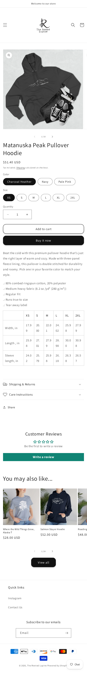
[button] (5, 25)
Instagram (14, 598)
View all (43, 562)
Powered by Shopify (57, 665)
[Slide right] (52, 136)
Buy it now (43, 240)
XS (9, 197)
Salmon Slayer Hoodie (52, 529)
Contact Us (15, 607)
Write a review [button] (43, 457)
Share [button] (11, 407)
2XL (72, 197)
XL (58, 197)
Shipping (20, 167)
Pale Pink (64, 181)
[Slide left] (34, 136)
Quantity (8, 206)
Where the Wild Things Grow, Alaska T (18, 531)
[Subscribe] (66, 633)
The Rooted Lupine (37, 665)
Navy (45, 181)
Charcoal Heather (19, 181)
